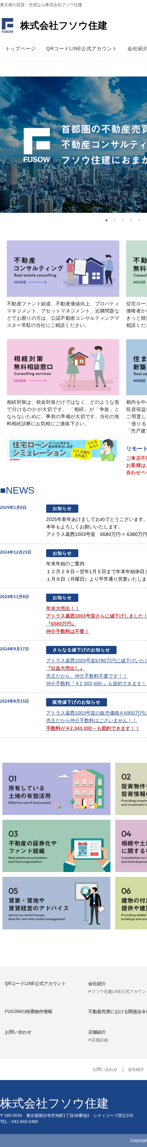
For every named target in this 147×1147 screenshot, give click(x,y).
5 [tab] (140, 219)
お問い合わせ (18, 1032)
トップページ (20, 48)
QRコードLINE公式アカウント (81, 48)
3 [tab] (124, 219)
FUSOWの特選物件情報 (28, 1011)
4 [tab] (132, 219)
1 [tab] (108, 219)
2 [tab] (116, 219)
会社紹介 (136, 1069)
